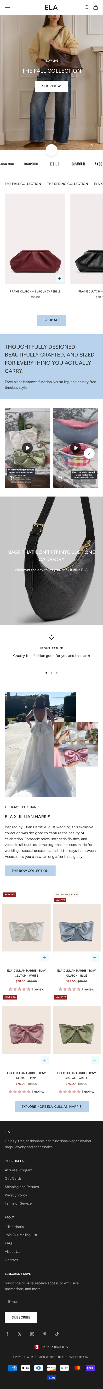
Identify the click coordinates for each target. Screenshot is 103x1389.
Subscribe (21, 1318)
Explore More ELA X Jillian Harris (52, 1107)
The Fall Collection (23, 184)
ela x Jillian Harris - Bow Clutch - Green (76, 1075)
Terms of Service (18, 1203)
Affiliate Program (18, 1170)
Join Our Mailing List (21, 1235)
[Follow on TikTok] (57, 1334)
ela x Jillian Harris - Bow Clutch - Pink (26, 1075)
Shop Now (51, 98)
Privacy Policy (16, 1195)
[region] (51, 75)
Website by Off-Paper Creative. (68, 1357)
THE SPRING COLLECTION (67, 184)
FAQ (8, 1243)
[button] (20, 989)
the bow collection (30, 871)
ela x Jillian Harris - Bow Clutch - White (26, 973)
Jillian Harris (14, 1227)
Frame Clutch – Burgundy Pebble (35, 291)
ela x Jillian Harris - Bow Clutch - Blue (76, 973)
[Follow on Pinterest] (44, 1334)
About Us (12, 1251)
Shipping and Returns (22, 1187)
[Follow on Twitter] (19, 1334)
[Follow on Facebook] (7, 1334)
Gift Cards (13, 1179)
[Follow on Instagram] (32, 1334)
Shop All (51, 320)
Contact (11, 1260)
